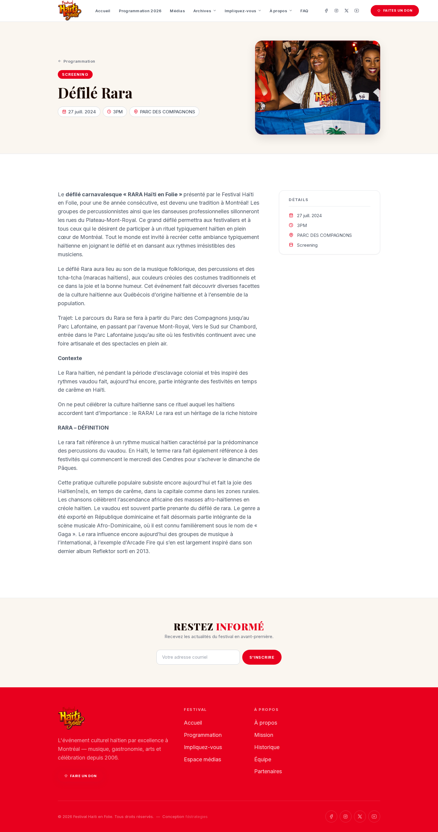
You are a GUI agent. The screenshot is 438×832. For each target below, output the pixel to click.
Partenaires (268, 771)
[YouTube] (356, 10)
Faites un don (398, 10)
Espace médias (202, 759)
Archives (202, 10)
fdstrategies (196, 816)
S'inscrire (261, 657)
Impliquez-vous (241, 10)
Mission (263, 735)
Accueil (103, 10)
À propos (278, 10)
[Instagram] (336, 10)
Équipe (262, 759)
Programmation (79, 61)
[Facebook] (326, 10)
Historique (266, 747)
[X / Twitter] (346, 10)
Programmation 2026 (140, 10)
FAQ (304, 10)
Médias (177, 10)
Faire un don (83, 776)
